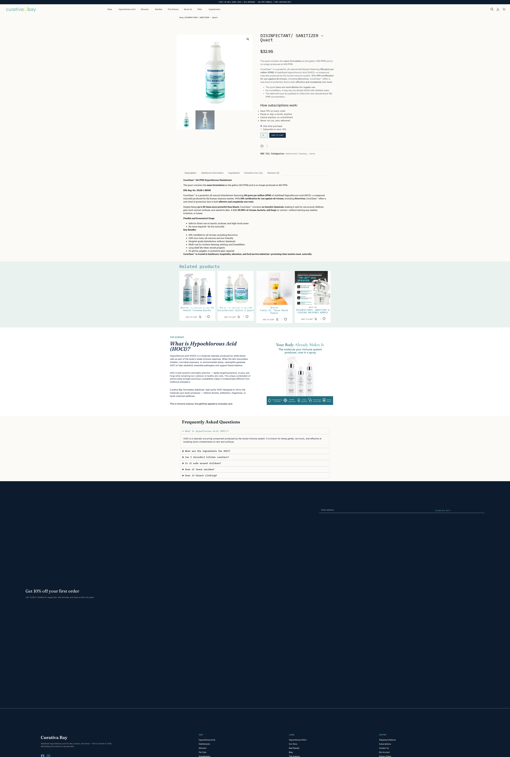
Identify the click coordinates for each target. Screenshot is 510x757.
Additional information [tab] (212, 173)
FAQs (199, 9)
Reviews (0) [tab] (273, 173)
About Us (188, 9)
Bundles (158, 9)
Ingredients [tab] (234, 173)
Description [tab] (190, 173)
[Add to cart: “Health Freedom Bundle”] (193, 317)
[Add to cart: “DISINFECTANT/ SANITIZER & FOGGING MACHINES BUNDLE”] (309, 319)
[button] (498, 9)
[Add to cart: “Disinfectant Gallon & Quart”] (232, 317)
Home (312, 153)
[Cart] (504, 9)
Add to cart (277, 135)
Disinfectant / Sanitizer (296, 153)
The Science (173, 9)
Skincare (144, 9)
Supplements (214, 9)
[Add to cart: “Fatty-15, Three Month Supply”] (270, 319)
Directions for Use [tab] (253, 173)
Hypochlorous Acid (127, 9)
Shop (109, 9)
